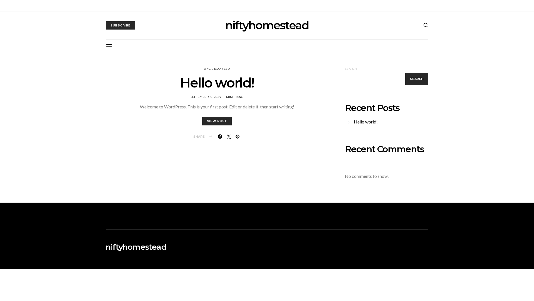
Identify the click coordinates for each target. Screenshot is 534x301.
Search (351, 69)
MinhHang (234, 97)
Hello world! (217, 83)
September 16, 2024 (206, 97)
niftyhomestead (267, 25)
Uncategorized (217, 69)
